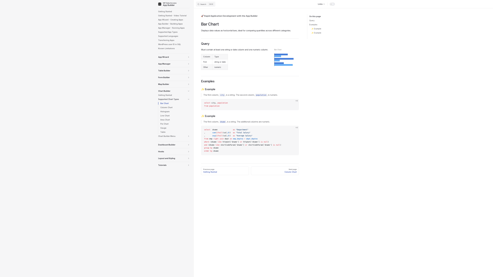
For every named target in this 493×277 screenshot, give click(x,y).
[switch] (332, 4)
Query (312, 20)
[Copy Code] (294, 103)
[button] (174, 57)
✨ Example (316, 29)
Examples (313, 24)
